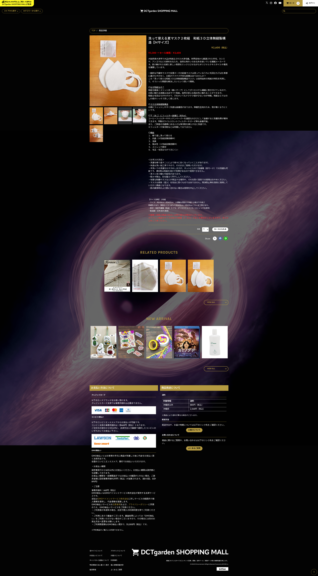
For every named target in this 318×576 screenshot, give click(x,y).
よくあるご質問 (194, 448)
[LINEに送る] (226, 238)
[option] (117, 276)
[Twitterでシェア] (215, 238)
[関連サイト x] (267, 3)
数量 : (198, 229)
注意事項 (116, 505)
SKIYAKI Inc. (225, 564)
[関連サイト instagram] (271, 3)
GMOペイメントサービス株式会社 (113, 499)
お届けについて (194, 430)
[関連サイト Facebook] (275, 3)
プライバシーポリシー (138, 505)
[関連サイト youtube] (280, 3)
